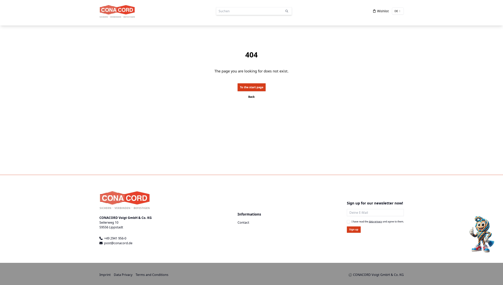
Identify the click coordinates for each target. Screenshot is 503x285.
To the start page (251, 87)
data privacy (375, 221)
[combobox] (398, 11)
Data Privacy (123, 275)
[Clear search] (287, 11)
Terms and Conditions (152, 275)
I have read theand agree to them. (378, 221)
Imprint (105, 275)
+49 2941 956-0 (115, 238)
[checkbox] (348, 221)
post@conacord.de (118, 243)
